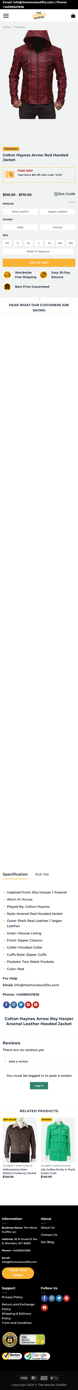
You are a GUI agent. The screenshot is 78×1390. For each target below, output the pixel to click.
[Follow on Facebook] (6, 1004)
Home (6, 27)
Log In (39, 1085)
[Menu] (6, 15)
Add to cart (39, 262)
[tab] (15, 874)
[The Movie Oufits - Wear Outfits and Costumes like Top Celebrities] (39, 15)
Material (8, 203)
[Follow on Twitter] (21, 1004)
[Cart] (73, 15)
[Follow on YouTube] (35, 1004)
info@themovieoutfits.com (36, 985)
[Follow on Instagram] (13, 1004)
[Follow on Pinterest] (28, 1004)
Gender (8, 219)
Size (5, 235)
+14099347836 (27, 994)
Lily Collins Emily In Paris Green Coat (58, 1171)
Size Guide (66, 194)
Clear (71, 202)
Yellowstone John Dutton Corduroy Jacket (19, 1171)
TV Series (19, 27)
